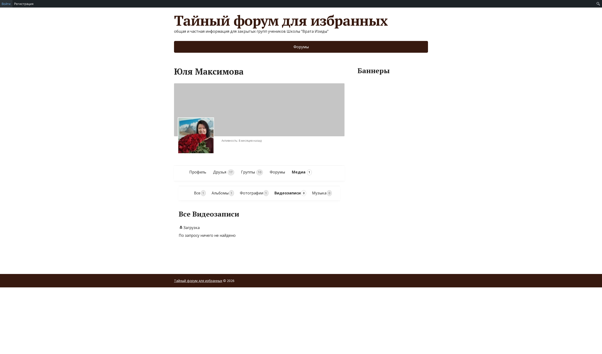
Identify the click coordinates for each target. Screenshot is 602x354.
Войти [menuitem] (6, 4)
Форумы (301, 46)
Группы (251, 172)
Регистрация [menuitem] (23, 4)
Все (199, 193)
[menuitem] (598, 4)
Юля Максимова (209, 71)
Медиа (301, 172)
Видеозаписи (289, 193)
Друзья (223, 172)
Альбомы (222, 193)
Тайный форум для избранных (281, 20)
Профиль (197, 172)
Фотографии (253, 193)
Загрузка (191, 227)
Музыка (321, 193)
